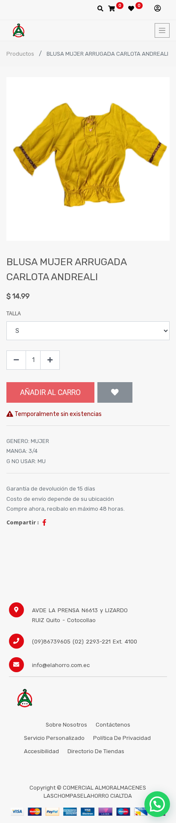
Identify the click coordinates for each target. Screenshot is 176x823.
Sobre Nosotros (66, 724)
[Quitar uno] (16, 360)
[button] (114, 392)
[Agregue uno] (50, 360)
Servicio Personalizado (54, 738)
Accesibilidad (41, 751)
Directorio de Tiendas (95, 751)
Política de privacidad (122, 738)
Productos (20, 54)
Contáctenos (113, 724)
